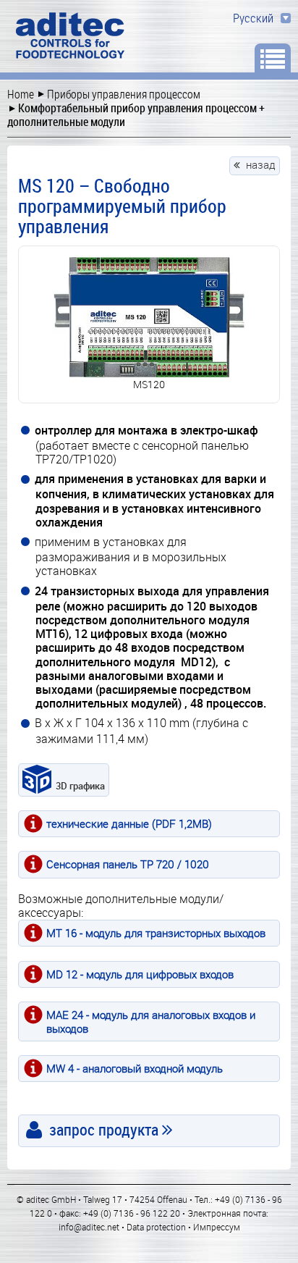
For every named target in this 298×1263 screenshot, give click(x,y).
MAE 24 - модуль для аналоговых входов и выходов (150, 1021)
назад (261, 164)
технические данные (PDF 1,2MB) (129, 823)
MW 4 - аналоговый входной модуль (134, 1068)
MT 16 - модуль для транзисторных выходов (155, 933)
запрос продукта (103, 1129)
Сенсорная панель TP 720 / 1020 (127, 864)
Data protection (156, 1227)
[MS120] (149, 317)
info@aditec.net (89, 1227)
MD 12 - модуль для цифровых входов (140, 974)
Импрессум (216, 1227)
